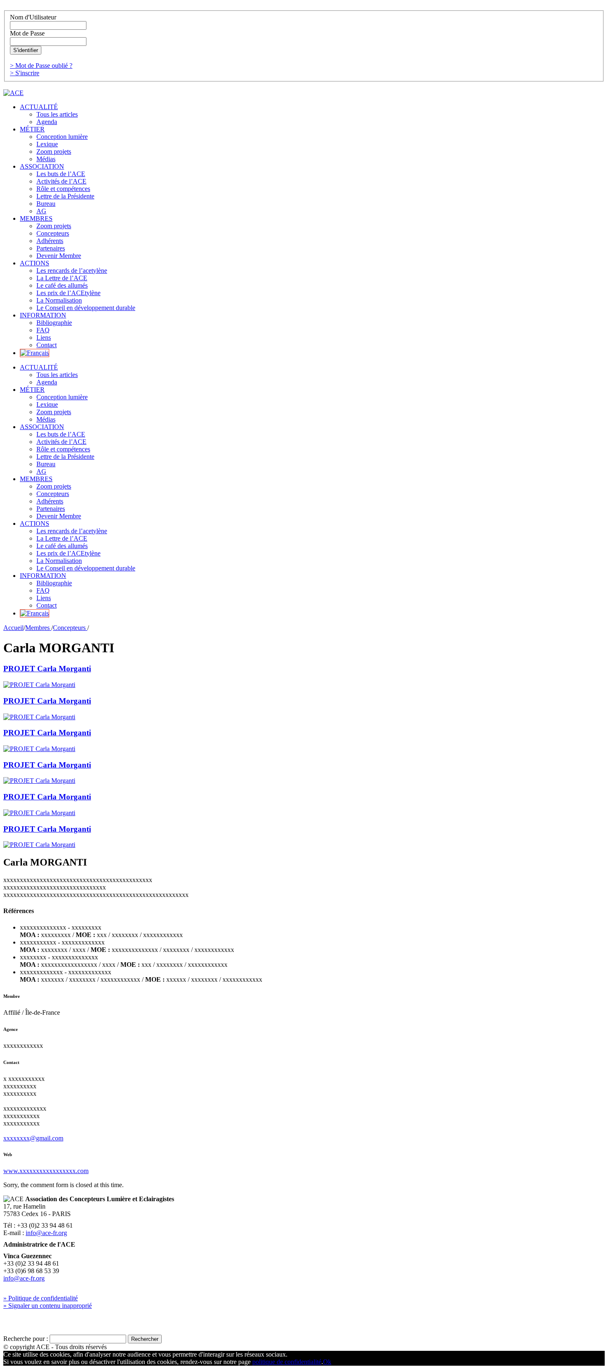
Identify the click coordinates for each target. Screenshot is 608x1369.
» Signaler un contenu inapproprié (47, 1305)
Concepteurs (70, 627)
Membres (38, 627)
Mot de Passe (27, 33)
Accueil (13, 627)
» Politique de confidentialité (40, 1298)
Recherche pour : (25, 1338)
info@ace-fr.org (46, 1232)
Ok (327, 1361)
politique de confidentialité (286, 1361)
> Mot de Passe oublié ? (41, 65)
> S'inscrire (24, 72)
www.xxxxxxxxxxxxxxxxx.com (46, 1170)
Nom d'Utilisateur (33, 17)
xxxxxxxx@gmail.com (33, 1138)
